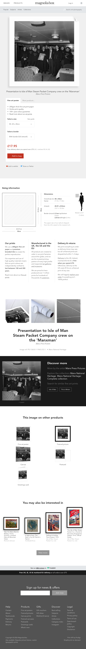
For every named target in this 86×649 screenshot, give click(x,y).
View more (42, 553)
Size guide (30, 119)
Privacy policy (72, 616)
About (8, 613)
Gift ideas (40, 613)
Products (18, 3)
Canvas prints (26, 616)
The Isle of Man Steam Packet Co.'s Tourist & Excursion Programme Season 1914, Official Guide (74, 533)
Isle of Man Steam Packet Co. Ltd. (52, 540)
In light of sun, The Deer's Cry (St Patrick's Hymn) (32, 537)
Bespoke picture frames (23, 640)
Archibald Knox (30, 541)
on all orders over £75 (43, 573)
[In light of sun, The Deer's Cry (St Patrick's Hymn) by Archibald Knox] (32, 525)
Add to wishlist (13, 166)
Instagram (55, 625)
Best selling (56, 610)
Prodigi (78, 637)
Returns (8, 625)
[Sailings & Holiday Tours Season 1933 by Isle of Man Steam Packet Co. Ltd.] (53, 522)
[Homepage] (43, 3)
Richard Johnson (9, 541)
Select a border (13, 132)
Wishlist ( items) (42, 616)
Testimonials (10, 616)
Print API (70, 637)
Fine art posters (26, 610)
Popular (5, 10)
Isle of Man (52, 389)
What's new (25, 627)
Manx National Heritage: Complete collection (64, 377)
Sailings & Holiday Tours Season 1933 (52, 536)
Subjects (13, 10)
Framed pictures (27, 613)
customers (45, 278)
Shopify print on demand (72, 640)
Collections (27, 10)
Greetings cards (27, 625)
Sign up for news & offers (43, 587)
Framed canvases (27, 619)
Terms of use (71, 618)
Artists (20, 10)
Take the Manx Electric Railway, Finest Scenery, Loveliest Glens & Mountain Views (11, 535)
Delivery (61, 258)
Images (6, 3)
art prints (28, 114)
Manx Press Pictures (43, 94)
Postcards (24, 622)
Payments (9, 619)
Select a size (20, 119)
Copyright (71, 627)
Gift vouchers (41, 610)
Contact (8, 610)
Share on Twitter (28, 166)
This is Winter (65, 389)
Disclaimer (71, 629)
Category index (57, 622)
